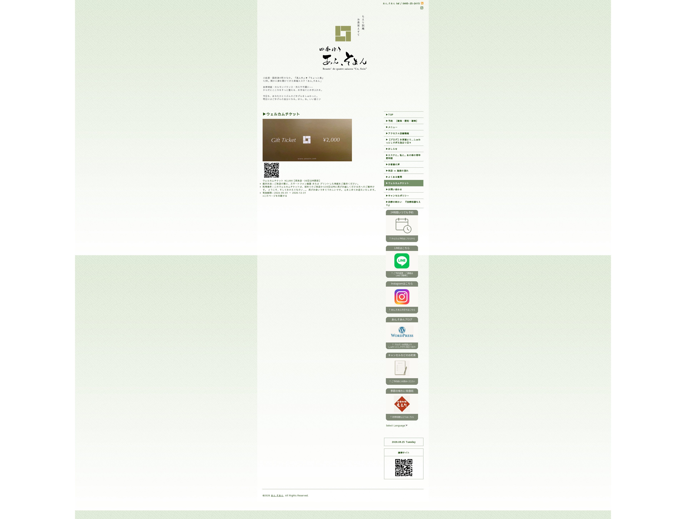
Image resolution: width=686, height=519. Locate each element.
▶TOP (389, 114)
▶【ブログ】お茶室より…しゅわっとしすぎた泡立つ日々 (403, 141)
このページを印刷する (275, 195)
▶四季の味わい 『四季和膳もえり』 (403, 203)
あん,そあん (277, 495)
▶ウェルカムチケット (397, 183)
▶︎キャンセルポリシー (397, 195)
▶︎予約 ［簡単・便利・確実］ (402, 120)
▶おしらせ (391, 148)
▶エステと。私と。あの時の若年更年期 (403, 157)
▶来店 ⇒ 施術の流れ (397, 170)
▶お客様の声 (393, 164)
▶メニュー (391, 127)
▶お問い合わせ (394, 189)
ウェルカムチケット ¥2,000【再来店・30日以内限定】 (292, 180)
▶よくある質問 (394, 176)
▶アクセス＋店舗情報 (397, 133)
